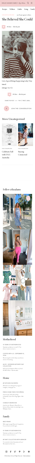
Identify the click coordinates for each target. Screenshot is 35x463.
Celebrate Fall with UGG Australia (7, 155)
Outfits (19, 9)
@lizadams (15, 189)
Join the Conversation (19, 108)
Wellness (12, 9)
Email (28, 100)
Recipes (4, 9)
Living (26, 9)
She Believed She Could (17, 19)
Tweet (24, 100)
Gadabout (28, 456)
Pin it (20, 100)
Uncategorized (8, 15)
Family (33, 9)
